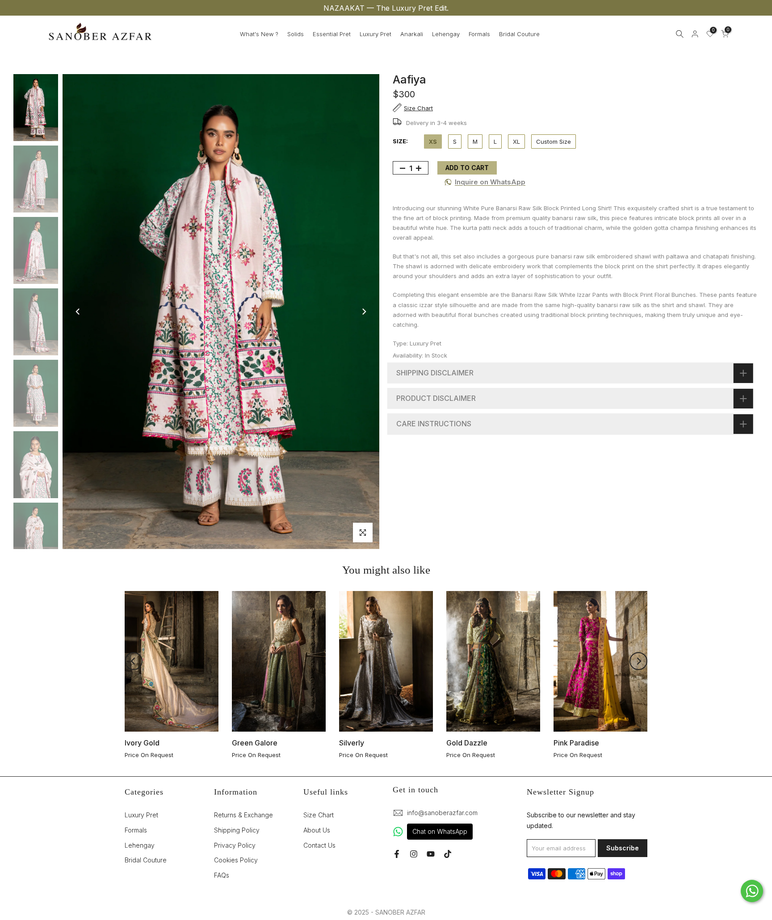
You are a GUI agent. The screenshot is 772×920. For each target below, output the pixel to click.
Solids (295, 33)
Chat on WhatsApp (439, 831)
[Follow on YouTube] (431, 854)
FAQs (221, 875)
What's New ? (259, 33)
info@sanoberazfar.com (442, 812)
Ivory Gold (142, 742)
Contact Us (319, 845)
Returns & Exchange (243, 815)
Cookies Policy (236, 860)
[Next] (364, 312)
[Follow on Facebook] (397, 854)
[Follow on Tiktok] (448, 854)
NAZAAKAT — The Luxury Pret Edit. (386, 8)
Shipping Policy (237, 830)
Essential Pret (332, 33)
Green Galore (254, 742)
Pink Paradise (576, 742)
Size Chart (318, 815)
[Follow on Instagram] (414, 854)
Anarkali (411, 33)
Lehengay (446, 33)
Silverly (351, 742)
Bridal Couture (519, 33)
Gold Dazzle (466, 742)
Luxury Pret (375, 33)
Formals (479, 33)
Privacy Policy (235, 845)
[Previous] (78, 312)
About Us (316, 830)
